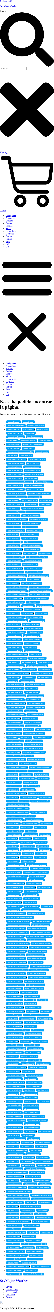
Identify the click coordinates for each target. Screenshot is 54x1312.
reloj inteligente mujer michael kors (17, 932)
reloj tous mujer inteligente (15, 726)
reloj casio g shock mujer (14, 1116)
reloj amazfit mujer (13, 1161)
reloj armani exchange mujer (15, 1154)
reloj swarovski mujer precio (34, 748)
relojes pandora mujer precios (31, 515)
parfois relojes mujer (30, 1184)
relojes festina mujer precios (15, 617)
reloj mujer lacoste (41, 842)
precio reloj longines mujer (15, 1176)
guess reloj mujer (42, 1210)
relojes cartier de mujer (28, 662)
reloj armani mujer (36, 1150)
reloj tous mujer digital (14, 729)
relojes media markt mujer (15, 568)
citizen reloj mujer (46, 1232)
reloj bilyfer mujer (42, 1146)
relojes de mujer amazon (14, 647)
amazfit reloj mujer (31, 1270)
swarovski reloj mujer (45, 440)
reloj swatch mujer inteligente (33, 744)
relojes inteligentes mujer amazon (17, 594)
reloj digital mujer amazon (15, 1052)
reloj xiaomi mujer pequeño (15, 684)
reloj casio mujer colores (14, 1112)
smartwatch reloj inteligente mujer (32, 444)
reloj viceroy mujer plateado (15, 699)
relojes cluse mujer (36, 654)
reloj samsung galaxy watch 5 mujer (40, 767)
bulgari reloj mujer (28, 1247)
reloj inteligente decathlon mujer (17, 977)
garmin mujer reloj (27, 1214)
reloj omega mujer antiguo (15, 820)
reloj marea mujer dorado (14, 887)
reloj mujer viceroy (40, 827)
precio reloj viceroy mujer (15, 1169)
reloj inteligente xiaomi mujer (31, 910)
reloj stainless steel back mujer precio (33, 752)
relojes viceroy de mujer (14, 467)
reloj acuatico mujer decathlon (43, 1161)
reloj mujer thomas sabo (14, 835)
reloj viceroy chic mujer (30, 718)
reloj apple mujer (29, 1157)
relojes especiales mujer (37, 621)
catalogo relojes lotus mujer (15, 1240)
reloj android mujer (42, 1157)
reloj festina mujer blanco (15, 1026)
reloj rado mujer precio (41, 774)
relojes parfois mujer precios (35, 512)
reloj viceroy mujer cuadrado (15, 707)
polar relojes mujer (13, 1180)
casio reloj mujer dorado (33, 1240)
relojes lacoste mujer (33, 579)
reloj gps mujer (42, 1000)
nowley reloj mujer (45, 1184)
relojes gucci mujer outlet (15, 609)
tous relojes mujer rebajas (15, 433)
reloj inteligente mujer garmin (36, 940)
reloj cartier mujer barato (32, 1127)
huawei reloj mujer (13, 1210)
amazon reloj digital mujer (15, 1270)
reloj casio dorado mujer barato (16, 1120)
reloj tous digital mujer (14, 733)
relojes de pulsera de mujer (31, 636)
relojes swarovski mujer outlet (16, 493)
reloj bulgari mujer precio (43, 1142)
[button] (27, 305)
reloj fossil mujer (29, 1015)
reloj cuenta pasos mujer (34, 1082)
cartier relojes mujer (13, 1244)
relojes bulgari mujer (13, 669)
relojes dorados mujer (14, 624)
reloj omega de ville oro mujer (34, 820)
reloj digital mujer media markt (16, 1049)
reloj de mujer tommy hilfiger (16, 1075)
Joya (8, 241)
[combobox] (13, 68)
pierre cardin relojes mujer (42, 1180)
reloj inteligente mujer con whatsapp (41, 947)
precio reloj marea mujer (37, 1172)
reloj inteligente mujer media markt (41, 932)
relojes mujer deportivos (32, 549)
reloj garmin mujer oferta (33, 1007)
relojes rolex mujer (31, 504)
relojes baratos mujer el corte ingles (42, 673)
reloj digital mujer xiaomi (15, 1045)
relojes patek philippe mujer (15, 512)
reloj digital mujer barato (35, 1049)
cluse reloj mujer (33, 1232)
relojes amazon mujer (13, 677)
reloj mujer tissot (31, 831)
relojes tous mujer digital (15, 478)
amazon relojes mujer (36, 1255)
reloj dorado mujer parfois (15, 1037)
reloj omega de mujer (13, 823)
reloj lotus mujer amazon (31, 898)
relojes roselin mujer (46, 500)
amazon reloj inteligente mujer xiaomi (18, 1266)
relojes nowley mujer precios (38, 519)
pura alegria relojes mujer (45, 1165)
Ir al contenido (6, 1)
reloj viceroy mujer (31, 711)
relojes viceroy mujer (33, 463)
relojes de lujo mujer (30, 647)
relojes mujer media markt (30, 538)
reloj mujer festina (13, 850)
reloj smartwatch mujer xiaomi (16, 759)
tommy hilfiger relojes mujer (15, 437)
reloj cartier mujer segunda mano (38, 1120)
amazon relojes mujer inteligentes (17, 1255)
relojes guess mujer (28, 606)
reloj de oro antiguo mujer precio (17, 1067)
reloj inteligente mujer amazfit (36, 958)
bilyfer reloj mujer (42, 1247)
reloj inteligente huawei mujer (16, 973)
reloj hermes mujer (13, 992)
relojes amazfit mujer (29, 677)
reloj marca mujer (30, 887)
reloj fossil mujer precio (14, 1015)
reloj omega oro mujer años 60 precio (18, 812)
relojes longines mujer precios (16, 579)
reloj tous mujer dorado (32, 726)
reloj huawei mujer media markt (34, 988)
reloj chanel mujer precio (14, 1101)
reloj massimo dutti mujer (37, 876)
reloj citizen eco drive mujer (29, 1094)
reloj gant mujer (45, 1011)
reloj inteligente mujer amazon (16, 958)
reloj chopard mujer (31, 1097)
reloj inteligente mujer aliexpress (17, 962)
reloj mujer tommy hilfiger (15, 831)
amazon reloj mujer (13, 1262)
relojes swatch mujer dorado (15, 489)
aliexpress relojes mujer (14, 1274)
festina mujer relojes (27, 1217)
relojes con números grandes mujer (17, 654)
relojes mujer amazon (13, 564)
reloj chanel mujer (30, 1101)
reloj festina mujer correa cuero (34, 1022)
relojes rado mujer (45, 504)
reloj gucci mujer (30, 1000)
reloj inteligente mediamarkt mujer (40, 966)
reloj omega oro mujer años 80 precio (18, 805)
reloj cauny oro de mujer (31, 1105)
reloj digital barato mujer (33, 1052)
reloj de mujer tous (28, 1071)
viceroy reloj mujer (28, 429)
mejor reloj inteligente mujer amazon (18, 1195)
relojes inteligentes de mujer (15, 602)
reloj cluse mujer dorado (14, 1090)
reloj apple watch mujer (14, 1157)
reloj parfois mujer (13, 797)
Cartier (9, 223)
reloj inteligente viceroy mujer (16, 913)
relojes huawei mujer (33, 602)
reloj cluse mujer (29, 1090)
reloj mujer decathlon (13, 853)
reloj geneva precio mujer (15, 1003)
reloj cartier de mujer (45, 1131)
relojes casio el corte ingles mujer (17, 658)
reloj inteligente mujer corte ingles (17, 947)
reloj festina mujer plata (44, 1018)
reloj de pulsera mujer (43, 1064)
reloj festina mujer (30, 1026)
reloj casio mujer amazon (32, 1112)
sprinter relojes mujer (13, 444)
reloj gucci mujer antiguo (15, 1000)
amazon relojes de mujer (34, 1259)
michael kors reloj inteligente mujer (39, 1187)
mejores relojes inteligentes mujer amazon (19, 1191)
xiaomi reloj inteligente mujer (16, 425)
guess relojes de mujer (28, 1210)
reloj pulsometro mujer (14, 786)
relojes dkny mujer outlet (15, 628)
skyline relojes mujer (13, 448)
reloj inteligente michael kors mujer (17, 966)
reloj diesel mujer (12, 1056)
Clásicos (9, 226)
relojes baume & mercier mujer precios (18, 673)
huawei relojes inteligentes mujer (30, 1206)
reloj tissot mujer (12, 737)
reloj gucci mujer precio (31, 996)
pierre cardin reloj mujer (14, 1184)
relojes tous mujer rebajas (15, 470)
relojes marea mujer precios (15, 572)
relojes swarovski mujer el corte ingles (39, 493)
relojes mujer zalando (13, 523)
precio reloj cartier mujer (33, 1176)
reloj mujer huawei (42, 846)
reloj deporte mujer (13, 1064)
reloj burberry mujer (13, 1142)
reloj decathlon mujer (28, 1064)
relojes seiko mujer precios (29, 500)
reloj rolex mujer (12, 774)
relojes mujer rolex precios (34, 530)
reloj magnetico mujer (44, 887)
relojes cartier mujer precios (37, 658)
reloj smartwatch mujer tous (36, 759)
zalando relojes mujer (13, 422)
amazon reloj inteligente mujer (40, 1266)
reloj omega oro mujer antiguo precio (18, 801)
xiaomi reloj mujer (28, 422)
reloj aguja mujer (26, 1161)
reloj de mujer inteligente (35, 1075)
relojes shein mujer (13, 500)
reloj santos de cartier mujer (28, 763)
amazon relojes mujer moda (34, 1251)
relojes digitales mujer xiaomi (33, 628)
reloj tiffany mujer (26, 737)
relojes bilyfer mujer (44, 669)
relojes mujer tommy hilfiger (15, 530)
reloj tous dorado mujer (43, 729)
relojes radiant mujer (13, 508)
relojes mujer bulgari (45, 553)
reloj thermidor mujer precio (42, 737)
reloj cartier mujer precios (15, 1124)
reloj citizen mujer (13, 1094)
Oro (7, 246)
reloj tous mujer (28, 729)
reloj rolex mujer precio (35, 771)
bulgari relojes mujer (13, 1247)
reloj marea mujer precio (34, 883)
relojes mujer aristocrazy (14, 561)
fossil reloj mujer (40, 1214)
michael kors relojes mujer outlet (17, 1187)
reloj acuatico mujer (13, 1165)
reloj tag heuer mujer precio (15, 741)
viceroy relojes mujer (13, 429)
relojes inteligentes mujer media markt (40, 591)
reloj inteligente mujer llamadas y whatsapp (39, 936)
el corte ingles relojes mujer (41, 1221)
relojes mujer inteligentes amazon (32, 545)
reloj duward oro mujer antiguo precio (18, 1030)
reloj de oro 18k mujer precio (38, 1067)
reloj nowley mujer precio (30, 823)
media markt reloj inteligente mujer (42, 1199)
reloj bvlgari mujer (34, 1139)
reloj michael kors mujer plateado (36, 865)
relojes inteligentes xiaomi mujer (31, 583)
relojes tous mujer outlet (14, 474)
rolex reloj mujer (12, 455)
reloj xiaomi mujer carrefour (15, 688)
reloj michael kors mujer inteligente (17, 868)
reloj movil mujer (40, 857)
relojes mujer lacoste (13, 545)
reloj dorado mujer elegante (33, 1037)
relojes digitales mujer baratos (16, 632)
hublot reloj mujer (13, 1206)
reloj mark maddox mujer (36, 880)
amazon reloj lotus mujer (29, 1262)
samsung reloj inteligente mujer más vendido (20, 452)
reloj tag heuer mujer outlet (33, 741)
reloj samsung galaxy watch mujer (17, 767)
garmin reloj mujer (13, 1214)
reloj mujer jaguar (12, 846)
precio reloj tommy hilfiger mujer (35, 1169)
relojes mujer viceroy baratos (31, 523)
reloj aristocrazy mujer (33, 1154)
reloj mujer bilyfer (13, 857)
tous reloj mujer (29, 433)
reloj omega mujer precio (39, 812)
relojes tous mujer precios (32, 470)
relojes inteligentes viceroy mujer (17, 587)
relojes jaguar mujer (13, 583)
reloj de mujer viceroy (14, 1071)
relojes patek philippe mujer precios (33, 508)
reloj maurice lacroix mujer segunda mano (35, 872)
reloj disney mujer (13, 1041)
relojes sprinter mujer (35, 497)
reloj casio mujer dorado (31, 1109)
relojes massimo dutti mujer (33, 568)
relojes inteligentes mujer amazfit (39, 594)
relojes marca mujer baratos (33, 572)
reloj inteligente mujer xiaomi (40, 925)
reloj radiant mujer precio (27, 778)
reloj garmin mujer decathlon (16, 1011)
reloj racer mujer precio (14, 782)
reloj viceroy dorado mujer (35, 714)
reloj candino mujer (28, 1135)
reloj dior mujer (25, 1041)
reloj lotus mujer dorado (14, 898)
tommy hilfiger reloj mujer (34, 437)
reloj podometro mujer (28, 789)
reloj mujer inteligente (27, 846)
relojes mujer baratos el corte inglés (37, 557)
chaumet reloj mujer (28, 1236)
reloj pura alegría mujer (30, 782)
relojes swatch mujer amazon (35, 489)
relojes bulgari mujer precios (15, 666)
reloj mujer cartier (28, 853)
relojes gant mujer (28, 613)
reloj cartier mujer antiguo (15, 1131)
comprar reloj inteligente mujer (16, 1232)
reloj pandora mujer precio (29, 797)
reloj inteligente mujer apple (35, 955)
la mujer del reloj (30, 1202)
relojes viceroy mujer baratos (16, 463)
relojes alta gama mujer (44, 677)
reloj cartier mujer (31, 1131)
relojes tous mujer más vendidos (34, 474)
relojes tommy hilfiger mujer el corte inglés (20, 482)
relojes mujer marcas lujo (14, 542)
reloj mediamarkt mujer (14, 872)
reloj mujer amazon (26, 857)
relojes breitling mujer (29, 669)
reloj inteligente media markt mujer (17, 970)
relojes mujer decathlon (14, 553)
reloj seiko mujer (12, 763)
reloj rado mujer (12, 778)
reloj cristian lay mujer (34, 1086)
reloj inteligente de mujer (15, 981)
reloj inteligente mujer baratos (37, 951)
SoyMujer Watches (8, 6)
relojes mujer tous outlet (30, 527)
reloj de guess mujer (30, 1079)
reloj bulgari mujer (13, 1146)
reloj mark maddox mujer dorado (17, 880)
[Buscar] (1, 151)
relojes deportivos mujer (35, 632)
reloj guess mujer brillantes (29, 992)
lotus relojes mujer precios (15, 1202)
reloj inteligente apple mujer (15, 985)
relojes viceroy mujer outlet (37, 459)
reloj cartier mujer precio (32, 1124)
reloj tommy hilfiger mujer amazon (33, 733)
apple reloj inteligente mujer (15, 1251)
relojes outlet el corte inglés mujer (17, 519)
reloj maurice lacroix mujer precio (17, 876)
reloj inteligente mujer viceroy (16, 928)
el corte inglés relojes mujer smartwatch (19, 1221)
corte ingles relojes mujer (32, 1225)
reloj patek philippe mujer (37, 793)
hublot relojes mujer (44, 1202)
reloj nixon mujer (12, 827)
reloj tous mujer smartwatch (33, 722)
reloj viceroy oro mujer (32, 692)
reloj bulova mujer (27, 1142)
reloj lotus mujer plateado (30, 895)
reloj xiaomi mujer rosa (27, 681)
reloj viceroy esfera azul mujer (16, 714)
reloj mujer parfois (26, 838)
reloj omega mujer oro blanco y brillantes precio (21, 816)
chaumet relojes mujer (14, 1236)
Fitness (9, 239)
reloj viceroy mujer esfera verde (16, 703)
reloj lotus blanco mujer (14, 902)
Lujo (8, 244)
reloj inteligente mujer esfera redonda (18, 943)
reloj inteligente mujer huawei (16, 940)
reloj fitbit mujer (12, 1018)
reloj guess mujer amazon (15, 996)
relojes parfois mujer (13, 515)
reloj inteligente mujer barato (16, 955)
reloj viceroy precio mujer (15, 692)
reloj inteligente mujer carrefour (16, 951)
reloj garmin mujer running (15, 1007)
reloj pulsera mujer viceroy (31, 786)
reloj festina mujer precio (27, 1018)
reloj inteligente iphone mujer (39, 970)
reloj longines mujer (30, 902)
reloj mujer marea (12, 842)
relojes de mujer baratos (31, 643)
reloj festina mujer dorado (15, 1022)
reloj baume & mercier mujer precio (17, 1150)
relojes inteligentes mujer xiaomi (39, 587)
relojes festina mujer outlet (34, 617)
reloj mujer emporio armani (28, 850)
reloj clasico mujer (43, 1090)
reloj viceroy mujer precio (36, 696)
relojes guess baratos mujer (44, 606)
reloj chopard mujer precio (15, 1097)
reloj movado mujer (13, 861)
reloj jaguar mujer (47, 906)
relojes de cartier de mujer (15, 651)
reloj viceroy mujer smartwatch (16, 696)
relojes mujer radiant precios (29, 534)
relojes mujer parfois (13, 538)
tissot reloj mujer (12, 440)
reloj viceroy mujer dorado (36, 703)
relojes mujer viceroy (13, 527)
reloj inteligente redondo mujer (41, 921)
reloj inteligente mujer (36, 962)
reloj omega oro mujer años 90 (40, 801)
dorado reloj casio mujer (14, 1225)
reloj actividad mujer (28, 1165)
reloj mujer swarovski (31, 835)
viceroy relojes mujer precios (36, 425)
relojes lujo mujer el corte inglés (16, 576)
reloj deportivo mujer (35, 1060)
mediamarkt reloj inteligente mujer (41, 1195)
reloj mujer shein (45, 835)
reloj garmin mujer (32, 1011)
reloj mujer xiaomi (26, 827)
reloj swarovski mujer (14, 752)
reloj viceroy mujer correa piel (35, 707)
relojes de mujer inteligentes (32, 639)
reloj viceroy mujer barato (15, 711)
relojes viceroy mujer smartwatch (17, 459)
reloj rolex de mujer (26, 774)
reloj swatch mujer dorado (15, 748)
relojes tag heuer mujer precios (34, 485)
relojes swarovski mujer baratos (16, 497)
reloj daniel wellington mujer (16, 1082)
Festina (9, 236)
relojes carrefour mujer (45, 662)
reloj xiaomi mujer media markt (35, 684)
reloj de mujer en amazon (14, 1079)
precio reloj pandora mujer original (17, 1172)
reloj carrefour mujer (13, 1135)
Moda (8, 228)
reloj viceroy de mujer (14, 718)
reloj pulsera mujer (13, 789)
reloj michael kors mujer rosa (16, 865)
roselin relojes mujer (42, 452)
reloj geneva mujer (30, 1003)
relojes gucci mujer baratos (32, 609)
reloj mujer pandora (40, 838)
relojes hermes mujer (13, 606)
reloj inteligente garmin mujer (36, 973)
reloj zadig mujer (12, 681)
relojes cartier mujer (13, 662)
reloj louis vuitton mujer (14, 891)
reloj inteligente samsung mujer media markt (20, 917)
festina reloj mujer (13, 1217)
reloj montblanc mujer (28, 861)
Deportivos (11, 231)
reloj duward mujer (37, 1030)
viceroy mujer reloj (42, 429)
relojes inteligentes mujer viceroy (17, 591)
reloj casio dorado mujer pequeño (34, 1116)
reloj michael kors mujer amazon (40, 868)
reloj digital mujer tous (32, 1045)
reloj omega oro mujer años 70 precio (18, 808)
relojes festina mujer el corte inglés (17, 621)
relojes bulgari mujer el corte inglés (37, 666)
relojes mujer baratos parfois (15, 557)
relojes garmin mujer (13, 613)
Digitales (10, 233)
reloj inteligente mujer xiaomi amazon (18, 925)
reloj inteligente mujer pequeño (37, 928)
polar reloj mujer (26, 1180)
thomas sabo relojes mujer (28, 440)
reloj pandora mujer (45, 797)
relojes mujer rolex (13, 534)
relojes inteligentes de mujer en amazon (36, 598)
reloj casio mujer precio (14, 1109)
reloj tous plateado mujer (14, 722)
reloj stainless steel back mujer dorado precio (20, 756)
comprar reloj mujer (29, 1229)
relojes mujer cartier (29, 553)
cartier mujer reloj (41, 1244)
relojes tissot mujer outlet (15, 485)
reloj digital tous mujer (40, 1041)
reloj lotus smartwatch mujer (33, 891)
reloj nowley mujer (46, 823)
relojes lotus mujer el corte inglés (38, 576)
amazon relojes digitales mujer (16, 1259)
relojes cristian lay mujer (32, 651)
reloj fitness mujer (43, 1015)
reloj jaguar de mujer (13, 910)
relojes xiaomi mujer (26, 455)
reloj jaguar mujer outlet (31, 906)
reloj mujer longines (26, 842)
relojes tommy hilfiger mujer (43, 482)
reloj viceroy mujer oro (33, 699)
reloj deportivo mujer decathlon (16, 1060)
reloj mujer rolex (12, 838)
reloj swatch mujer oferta (14, 744)
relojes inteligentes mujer (15, 598)
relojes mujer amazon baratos (33, 561)
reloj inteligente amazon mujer (35, 985)
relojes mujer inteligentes (15, 549)
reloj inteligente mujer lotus (15, 936)
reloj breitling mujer (27, 1146)
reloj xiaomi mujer (32, 688)
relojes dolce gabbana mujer (31, 624)
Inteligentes (11, 215)
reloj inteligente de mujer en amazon (40, 977)
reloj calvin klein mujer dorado (16, 1139)
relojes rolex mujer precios (15, 504)
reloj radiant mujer (43, 778)
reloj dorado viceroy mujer (15, 1033)
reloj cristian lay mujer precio (16, 1086)
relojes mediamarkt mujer (30, 564)
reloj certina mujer (44, 1101)
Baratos (9, 220)
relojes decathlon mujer (14, 636)
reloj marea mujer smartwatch (16, 883)
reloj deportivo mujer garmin (29, 1056)
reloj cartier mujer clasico (15, 1127)
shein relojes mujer (28, 448)
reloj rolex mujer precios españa (16, 771)
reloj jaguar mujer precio (14, 906)
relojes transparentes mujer (32, 467)
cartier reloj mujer (27, 1244)
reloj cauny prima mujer (14, 1105)
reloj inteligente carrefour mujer (34, 981)
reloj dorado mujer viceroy (33, 1033)
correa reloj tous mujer (14, 1229)
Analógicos (11, 218)
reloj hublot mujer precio (14, 988)
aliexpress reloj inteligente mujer (33, 1274)
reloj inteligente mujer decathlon (41, 943)
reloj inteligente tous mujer (35, 913)
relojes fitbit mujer (41, 613)
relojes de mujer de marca (14, 643)
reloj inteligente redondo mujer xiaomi (18, 921)
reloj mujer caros (41, 853)
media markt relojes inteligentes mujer (18, 1199)
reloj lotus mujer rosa (13, 895)
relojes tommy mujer (31, 478)
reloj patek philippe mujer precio (17, 793)
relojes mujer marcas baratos (33, 542)
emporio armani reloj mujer (43, 1217)
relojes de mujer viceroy (14, 639)
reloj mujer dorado (45, 850)
